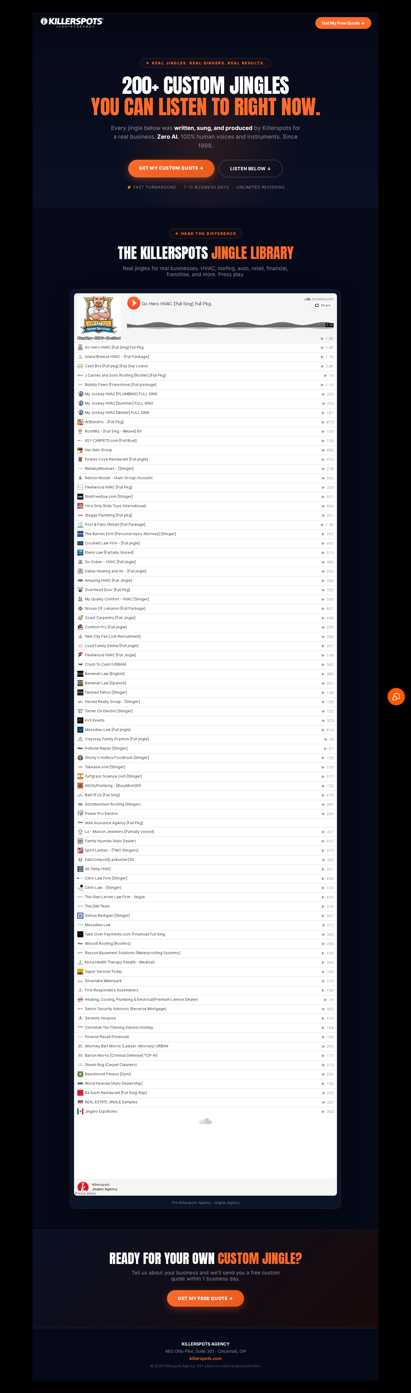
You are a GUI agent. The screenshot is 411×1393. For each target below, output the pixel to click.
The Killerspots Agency (191, 1202)
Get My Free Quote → (343, 23)
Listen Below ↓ (250, 168)
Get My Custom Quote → (171, 168)
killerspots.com (206, 1358)
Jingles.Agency (226, 1202)
